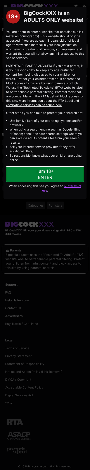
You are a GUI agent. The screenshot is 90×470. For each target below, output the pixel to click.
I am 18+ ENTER (45, 174)
